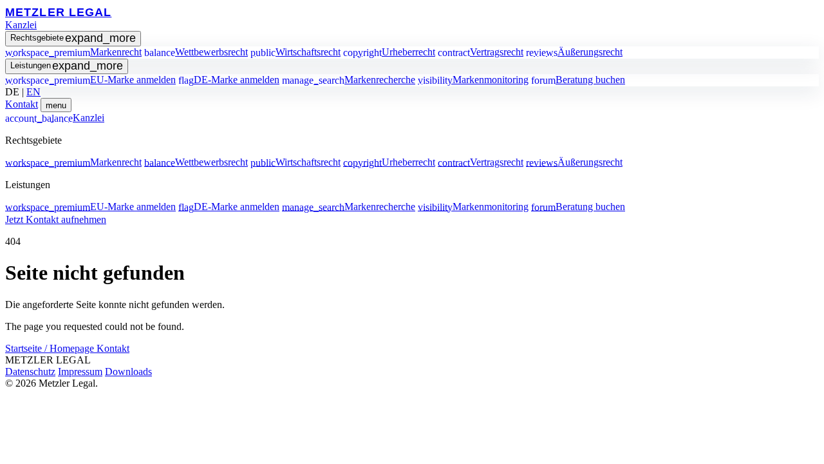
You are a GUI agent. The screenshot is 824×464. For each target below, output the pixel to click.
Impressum (80, 371)
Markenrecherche (348, 79)
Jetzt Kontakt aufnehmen (55, 219)
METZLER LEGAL (58, 12)
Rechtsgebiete (73, 38)
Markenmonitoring (473, 79)
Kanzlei (21, 24)
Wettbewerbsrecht (196, 51)
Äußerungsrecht (574, 51)
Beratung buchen (578, 79)
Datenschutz (30, 371)
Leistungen (66, 65)
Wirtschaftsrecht (295, 51)
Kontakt (21, 104)
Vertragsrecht (480, 51)
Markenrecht (73, 51)
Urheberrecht (389, 51)
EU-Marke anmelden (90, 79)
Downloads (128, 371)
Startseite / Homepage (51, 348)
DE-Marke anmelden (228, 79)
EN (33, 91)
